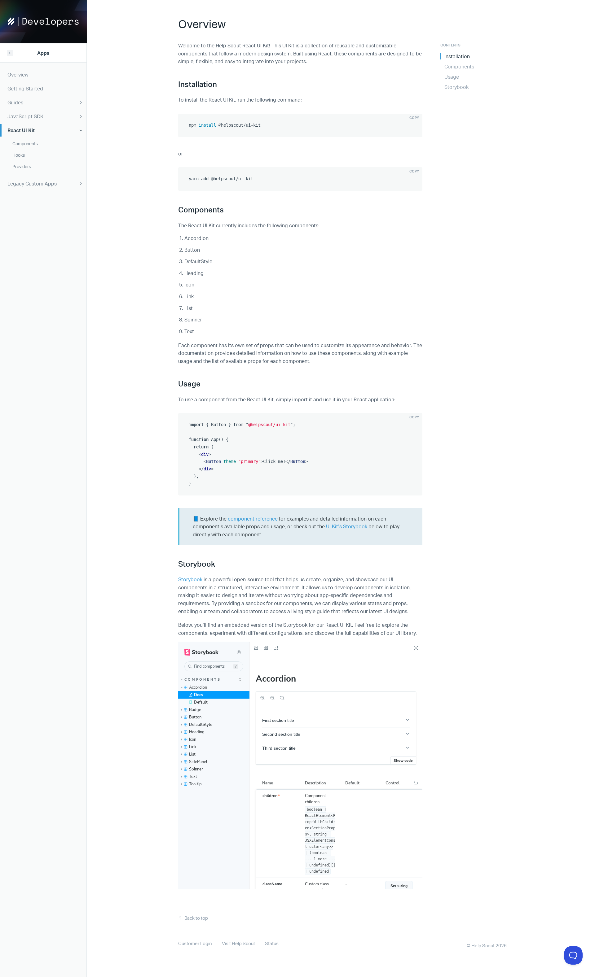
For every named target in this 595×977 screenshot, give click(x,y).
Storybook (190, 579)
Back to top (196, 918)
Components (459, 66)
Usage (451, 76)
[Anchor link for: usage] (204, 383)
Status (272, 943)
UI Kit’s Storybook (346, 526)
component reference (253, 518)
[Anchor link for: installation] (220, 84)
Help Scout (483, 946)
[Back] (10, 53)
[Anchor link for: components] (227, 209)
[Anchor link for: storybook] (219, 563)
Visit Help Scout (238, 943)
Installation (457, 56)
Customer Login (195, 943)
